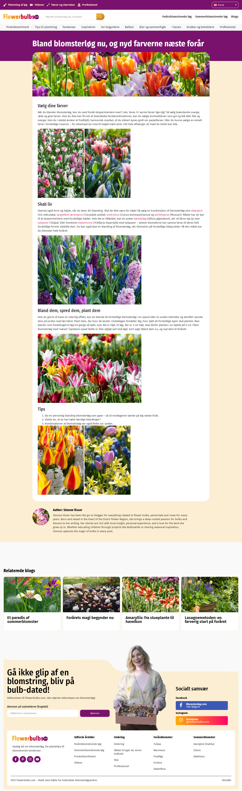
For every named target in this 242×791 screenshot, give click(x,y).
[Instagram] (30, 759)
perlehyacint (162, 214)
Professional (228, 27)
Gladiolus (199, 756)
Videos (78, 762)
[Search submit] (100, 16)
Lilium (197, 750)
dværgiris (196, 210)
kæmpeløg (140, 218)
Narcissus (159, 750)
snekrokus (112, 214)
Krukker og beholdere (200, 27)
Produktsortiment (17, 27)
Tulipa (157, 744)
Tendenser (69, 27)
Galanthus (160, 768)
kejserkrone (85, 222)
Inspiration (88, 27)
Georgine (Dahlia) (203, 744)
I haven (176, 27)
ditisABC (226, 780)
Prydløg (158, 756)
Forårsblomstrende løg (177, 16)
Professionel (121, 766)
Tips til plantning (46, 27)
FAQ (116, 760)
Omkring (119, 744)
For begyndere (110, 27)
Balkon (129, 27)
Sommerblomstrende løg (211, 16)
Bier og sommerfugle (152, 27)
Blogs (234, 16)
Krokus (158, 762)
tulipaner (43, 222)
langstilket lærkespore (70, 214)
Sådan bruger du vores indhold (127, 752)
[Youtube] (37, 759)
